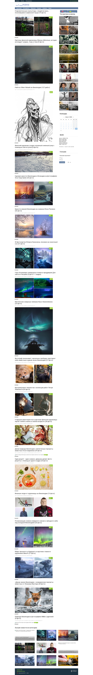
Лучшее (22, 0)
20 (68, 126)
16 (76, 125)
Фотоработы (26, 8)
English (65, 12)
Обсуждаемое (29, 0)
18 (63, 126)
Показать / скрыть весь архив (66, 146)
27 (68, 128)
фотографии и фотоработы (21, 14)
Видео (50, 8)
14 (71, 125)
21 (71, 126)
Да (61, 158)
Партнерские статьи (21, 671)
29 (73, 128)
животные (36, 452)
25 (63, 128)
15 (73, 125)
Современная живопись (20, 555)
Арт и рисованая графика (21, 44)
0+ (33, 44)
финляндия (31, 14)
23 (76, 126)
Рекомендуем (18, 620)
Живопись (33, 8)
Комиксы (45, 8)
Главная (17, 0)
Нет (62, 159)
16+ (34, 89)
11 (63, 125)
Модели (39, 8)
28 (71, 128)
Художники (18, 8)
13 (68, 125)
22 (73, 126)
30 (76, 128)
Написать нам (19, 669)
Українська (73, 12)
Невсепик (24, 5)
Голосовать (62, 162)
